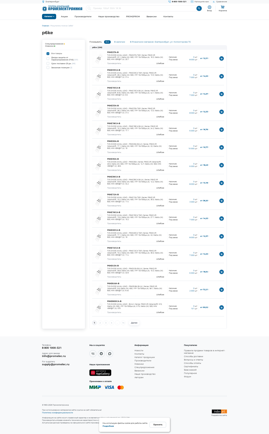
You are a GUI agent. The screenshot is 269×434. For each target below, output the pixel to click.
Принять (157, 425)
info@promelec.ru (54, 356)
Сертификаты (191, 367)
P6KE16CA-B (113, 212)
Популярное (190, 373)
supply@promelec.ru (55, 364)
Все (107, 42)
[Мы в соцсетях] (92, 353)
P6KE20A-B (113, 141)
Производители (142, 361)
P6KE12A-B (113, 195)
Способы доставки (193, 357)
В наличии (119, 42)
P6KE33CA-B (113, 70)
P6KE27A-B (113, 52)
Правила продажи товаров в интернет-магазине (204, 352)
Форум (187, 377)
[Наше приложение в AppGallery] (111, 372)
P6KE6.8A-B (113, 284)
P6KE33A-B (113, 106)
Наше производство (145, 374)
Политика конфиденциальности (57, 412)
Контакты (139, 354)
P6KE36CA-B (113, 177)
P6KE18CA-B (113, 124)
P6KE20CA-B (113, 230)
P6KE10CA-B (113, 88)
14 (123, 323)
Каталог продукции (144, 357)
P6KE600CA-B (114, 301)
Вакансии (139, 371)
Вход (209, 10)
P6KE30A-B (113, 159)
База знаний (190, 370)
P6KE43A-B (113, 266)
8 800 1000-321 (51, 348)
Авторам (138, 378)
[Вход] (209, 7)
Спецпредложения (144, 367)
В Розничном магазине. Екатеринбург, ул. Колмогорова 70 (160, 42)
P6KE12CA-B (113, 248)
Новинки (139, 364)
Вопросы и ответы (193, 360)
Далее (134, 323)
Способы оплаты (192, 363)
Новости (138, 351)
